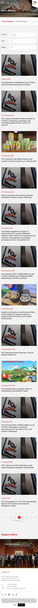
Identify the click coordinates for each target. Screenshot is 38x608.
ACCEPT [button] (21, 605)
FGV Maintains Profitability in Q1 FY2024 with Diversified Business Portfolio (18, 84)
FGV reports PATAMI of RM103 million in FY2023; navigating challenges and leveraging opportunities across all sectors (18, 122)
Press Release (8, 21)
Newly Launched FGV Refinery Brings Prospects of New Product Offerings (17, 196)
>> (35, 517)
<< (3, 517)
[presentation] (2, 555)
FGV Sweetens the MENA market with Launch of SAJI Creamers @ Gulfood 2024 (19, 160)
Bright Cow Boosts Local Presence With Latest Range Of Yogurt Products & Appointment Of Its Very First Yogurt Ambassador (18, 315)
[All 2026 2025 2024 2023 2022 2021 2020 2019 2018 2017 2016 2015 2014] (22, 41)
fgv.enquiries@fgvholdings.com (16, 588)
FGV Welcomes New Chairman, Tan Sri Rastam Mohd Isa (17, 354)
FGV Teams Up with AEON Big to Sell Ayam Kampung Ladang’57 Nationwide (17, 466)
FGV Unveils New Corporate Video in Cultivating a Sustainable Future (16, 390)
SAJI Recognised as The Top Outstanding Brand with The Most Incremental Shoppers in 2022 (18, 504)
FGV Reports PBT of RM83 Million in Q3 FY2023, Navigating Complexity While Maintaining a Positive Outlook (17, 276)
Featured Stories (21, 21)
